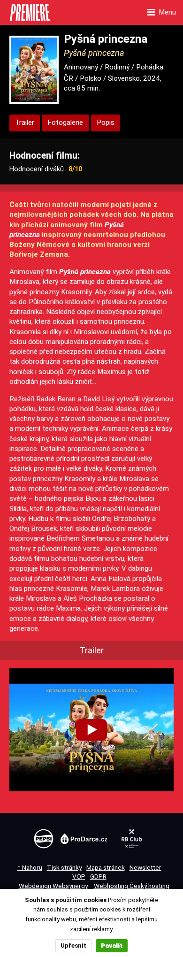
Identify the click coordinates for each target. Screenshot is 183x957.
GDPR (98, 876)
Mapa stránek (105, 867)
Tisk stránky (64, 867)
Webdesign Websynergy (53, 885)
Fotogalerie (65, 122)
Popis (105, 122)
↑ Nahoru (29, 867)
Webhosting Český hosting (131, 885)
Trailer (24, 122)
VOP (78, 876)
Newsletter (145, 867)
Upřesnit (73, 945)
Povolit (111, 945)
